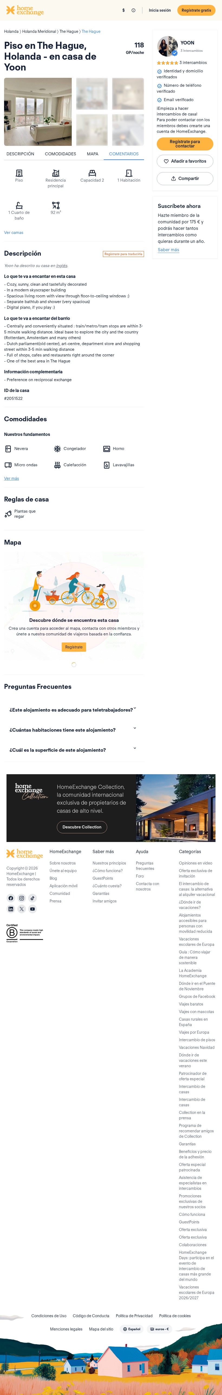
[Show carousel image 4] (128, 130)
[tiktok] (32, 898)
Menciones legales (66, 1329)
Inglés (61, 265)
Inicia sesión (160, 10)
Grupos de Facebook (197, 996)
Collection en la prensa (192, 1115)
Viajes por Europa (194, 1032)
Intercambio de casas (192, 1089)
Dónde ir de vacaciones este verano (193, 1060)
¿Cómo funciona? (108, 871)
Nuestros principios (109, 863)
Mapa (92, 154)
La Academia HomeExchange (193, 973)
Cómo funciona (192, 1214)
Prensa (55, 901)
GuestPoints (103, 878)
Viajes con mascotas (196, 1012)
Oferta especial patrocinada (192, 1167)
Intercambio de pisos (197, 1040)
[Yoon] (167, 46)
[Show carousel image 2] (128, 94)
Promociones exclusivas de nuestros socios (192, 1201)
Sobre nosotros (63, 863)
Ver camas (13, 232)
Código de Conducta (91, 1316)
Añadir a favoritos (188, 161)
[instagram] (21, 898)
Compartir (188, 178)
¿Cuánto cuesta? (107, 886)
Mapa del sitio (101, 1329)
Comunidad (60, 893)
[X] (21, 909)
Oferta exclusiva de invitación (195, 873)
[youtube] (32, 909)
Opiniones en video (195, 863)
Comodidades (60, 154)
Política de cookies (175, 1316)
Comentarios (124, 154)
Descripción (20, 154)
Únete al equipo (63, 871)
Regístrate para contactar (185, 144)
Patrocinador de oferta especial (193, 1076)
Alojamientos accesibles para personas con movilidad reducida (195, 923)
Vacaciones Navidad (197, 1047)
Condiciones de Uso (48, 1316)
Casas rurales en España (193, 1022)
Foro (140, 876)
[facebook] (10, 898)
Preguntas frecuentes (145, 866)
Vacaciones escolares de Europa (196, 942)
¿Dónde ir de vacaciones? (190, 905)
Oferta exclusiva (193, 1229)
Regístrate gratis (196, 10)
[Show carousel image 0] (38, 112)
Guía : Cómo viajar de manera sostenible (194, 957)
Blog (53, 878)
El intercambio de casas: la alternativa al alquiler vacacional (197, 889)
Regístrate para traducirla (123, 254)
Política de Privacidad (134, 1316)
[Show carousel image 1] (92, 94)
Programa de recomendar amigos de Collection (196, 1131)
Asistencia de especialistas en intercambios (193, 1183)
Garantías (101, 893)
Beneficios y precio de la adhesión (195, 1154)
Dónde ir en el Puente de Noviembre (197, 986)
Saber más (168, 249)
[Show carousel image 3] (92, 130)
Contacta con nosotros (147, 886)
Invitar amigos (105, 901)
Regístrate (74, 647)
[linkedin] (10, 909)
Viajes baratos (191, 1004)
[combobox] (131, 1329)
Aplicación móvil (63, 886)
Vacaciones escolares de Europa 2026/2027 (196, 1292)
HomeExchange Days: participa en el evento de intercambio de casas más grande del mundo (196, 1266)
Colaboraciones (193, 1245)
